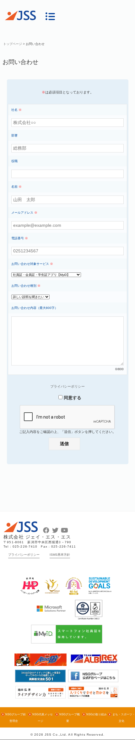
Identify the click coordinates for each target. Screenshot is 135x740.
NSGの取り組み (96, 714)
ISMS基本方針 (60, 554)
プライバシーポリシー (67, 386)
